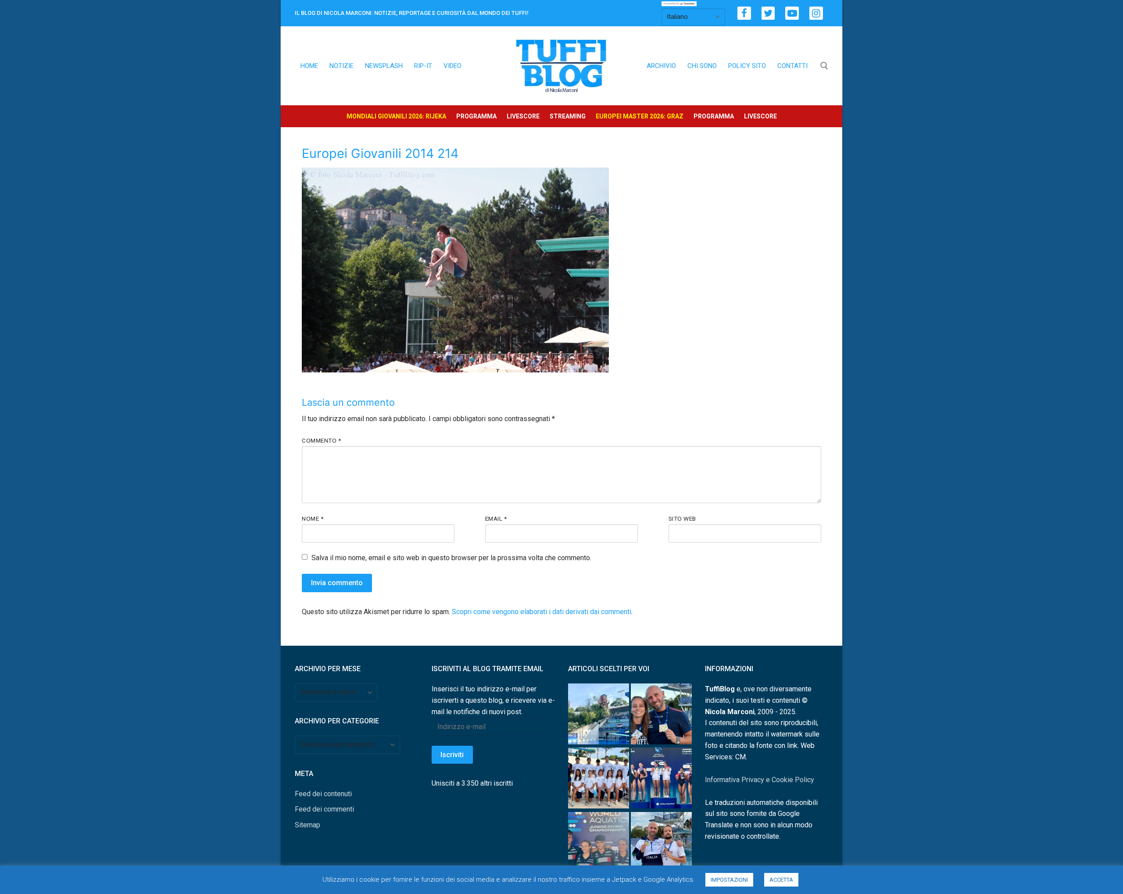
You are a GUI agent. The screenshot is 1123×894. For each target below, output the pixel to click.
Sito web (682, 518)
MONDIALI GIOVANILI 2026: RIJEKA (396, 116)
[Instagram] (816, 13)
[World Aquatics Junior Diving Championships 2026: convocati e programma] (598, 779)
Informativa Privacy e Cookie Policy (759, 780)
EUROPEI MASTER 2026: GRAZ (639, 116)
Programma (476, 116)
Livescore (523, 116)
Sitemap (307, 825)
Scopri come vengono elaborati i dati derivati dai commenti (541, 612)
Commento (321, 440)
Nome (312, 518)
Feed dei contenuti (323, 794)
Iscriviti (452, 755)
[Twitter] (768, 13)
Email (496, 518)
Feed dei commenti (324, 809)
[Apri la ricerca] (824, 66)
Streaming (568, 116)
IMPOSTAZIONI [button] (729, 879)
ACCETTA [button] (781, 879)
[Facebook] (744, 13)
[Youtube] (792, 13)
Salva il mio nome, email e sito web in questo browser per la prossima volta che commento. (451, 558)
